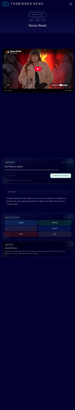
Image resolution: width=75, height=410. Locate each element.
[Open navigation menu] (71, 4)
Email (54, 234)
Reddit (21, 234)
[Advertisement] (37, 41)
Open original (68, 90)
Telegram (21, 223)
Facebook (54, 228)
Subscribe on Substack (61, 175)
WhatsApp (55, 223)
